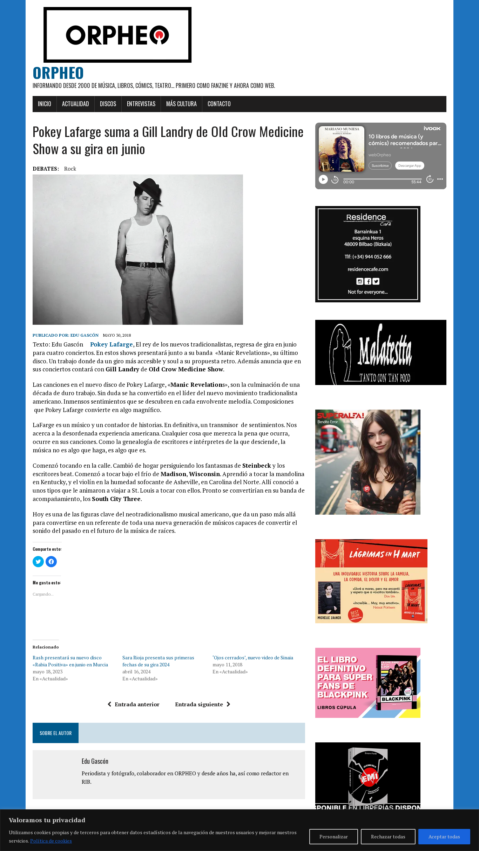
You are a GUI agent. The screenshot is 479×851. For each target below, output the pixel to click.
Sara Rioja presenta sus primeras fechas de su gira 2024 (158, 661)
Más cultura (181, 103)
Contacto (219, 103)
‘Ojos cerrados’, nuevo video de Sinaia (252, 657)
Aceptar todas (444, 836)
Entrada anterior (137, 704)
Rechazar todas (388, 836)
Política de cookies (51, 840)
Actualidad (75, 103)
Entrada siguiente (199, 704)
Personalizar (333, 836)
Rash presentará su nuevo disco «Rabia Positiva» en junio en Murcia (70, 661)
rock (70, 168)
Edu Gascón (84, 335)
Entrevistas (141, 103)
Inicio (44, 103)
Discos (108, 103)
